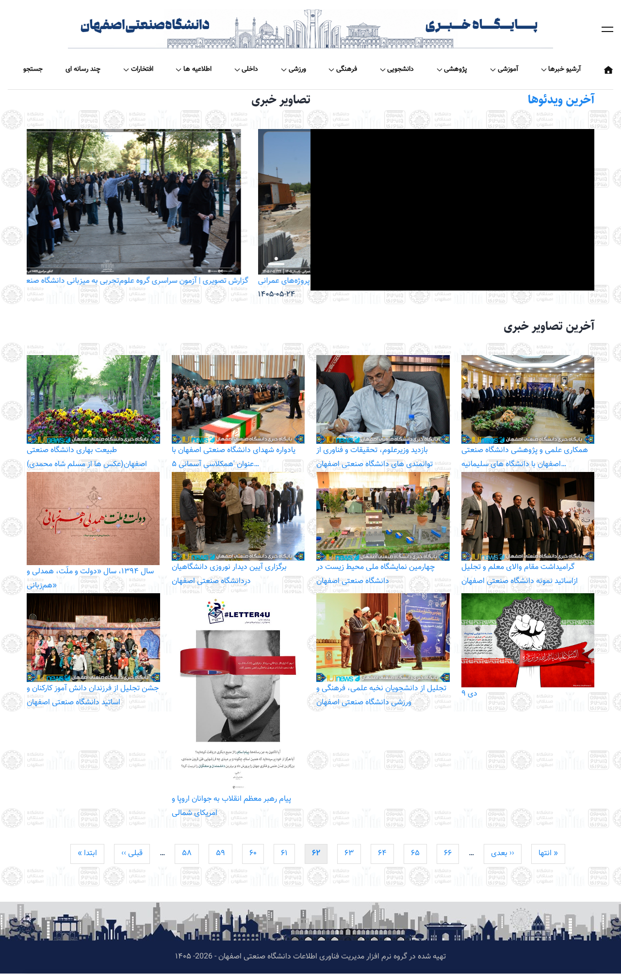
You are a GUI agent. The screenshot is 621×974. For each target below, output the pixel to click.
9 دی (469, 694)
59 (224, 853)
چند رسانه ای (82, 69)
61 (288, 853)
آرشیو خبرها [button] (564, 69)
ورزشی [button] (297, 69)
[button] (607, 29)
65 (419, 853)
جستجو (33, 69)
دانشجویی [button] (400, 69)
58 (190, 853)
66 (451, 853)
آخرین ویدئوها (561, 99)
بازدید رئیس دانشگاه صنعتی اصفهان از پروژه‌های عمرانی (112, 281)
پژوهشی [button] (455, 69)
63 (352, 853)
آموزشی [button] (508, 69)
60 (256, 853)
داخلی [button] (250, 69)
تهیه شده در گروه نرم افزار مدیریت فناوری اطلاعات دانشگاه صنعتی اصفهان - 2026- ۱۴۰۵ (310, 957)
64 (386, 853)
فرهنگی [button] (346, 69)
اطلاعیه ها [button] (197, 69)
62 (319, 855)
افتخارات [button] (142, 69)
